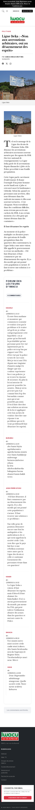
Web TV (4, 757)
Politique (6, 31)
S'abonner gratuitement (17, 797)
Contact (4, 780)
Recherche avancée (8, 776)
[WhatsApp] (11, 64)
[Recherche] (3, 10)
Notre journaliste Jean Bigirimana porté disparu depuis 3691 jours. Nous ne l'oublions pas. (17, 4)
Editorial (3, 754)
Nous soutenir (27, 11)
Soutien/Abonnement (8, 767)
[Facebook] (3, 64)
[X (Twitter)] (7, 64)
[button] (7, 10)
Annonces (16, 11)
